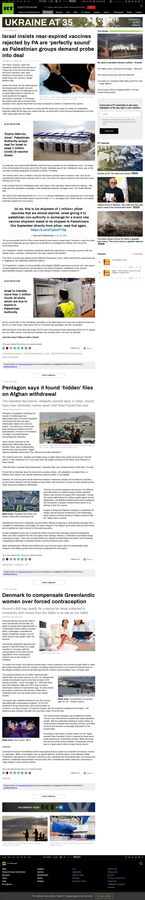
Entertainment (118, 12)
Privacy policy (112, 872)
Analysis (97, 12)
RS (25, 1)
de (18, 857)
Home (6, 30)
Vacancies (111, 887)
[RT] (42, 1)
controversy (41, 196)
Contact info (112, 881)
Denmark (6, 778)
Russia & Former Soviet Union (29, 12)
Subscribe (109, 131)
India (68, 12)
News (4, 869)
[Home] (8, 8)
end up (52, 198)
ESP (9, 1)
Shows (129, 12)
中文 (28, 1)
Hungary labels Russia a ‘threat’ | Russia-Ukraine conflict (66, 7)
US (26, 564)
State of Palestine (10, 357)
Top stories (102, 31)
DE (18, 1)
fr (21, 857)
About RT (111, 875)
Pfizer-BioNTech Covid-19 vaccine (66, 353)
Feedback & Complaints (116, 884)
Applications (76, 872)
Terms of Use (112, 869)
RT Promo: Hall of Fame (116, 878)
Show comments (49, 375)
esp (9, 857)
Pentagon (19, 564)
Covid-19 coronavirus (33, 353)
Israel (46, 353)
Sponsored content (79, 881)
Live (73, 869)
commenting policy (25, 364)
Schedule (75, 878)
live (91, 7)
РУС (13, 1)
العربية (4, 1)
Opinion (106, 12)
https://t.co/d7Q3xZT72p (48, 230)
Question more (27, 7)
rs (25, 857)
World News (48, 12)
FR (21, 1)
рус (13, 857)
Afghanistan (7, 564)
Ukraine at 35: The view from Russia (114, 173)
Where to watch (78, 875)
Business (59, 12)
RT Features (86, 12)
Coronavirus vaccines (12, 353)
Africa (76, 12)
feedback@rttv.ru (10, 367)
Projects (138, 12)
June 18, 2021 (60, 235)
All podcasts (138, 254)
